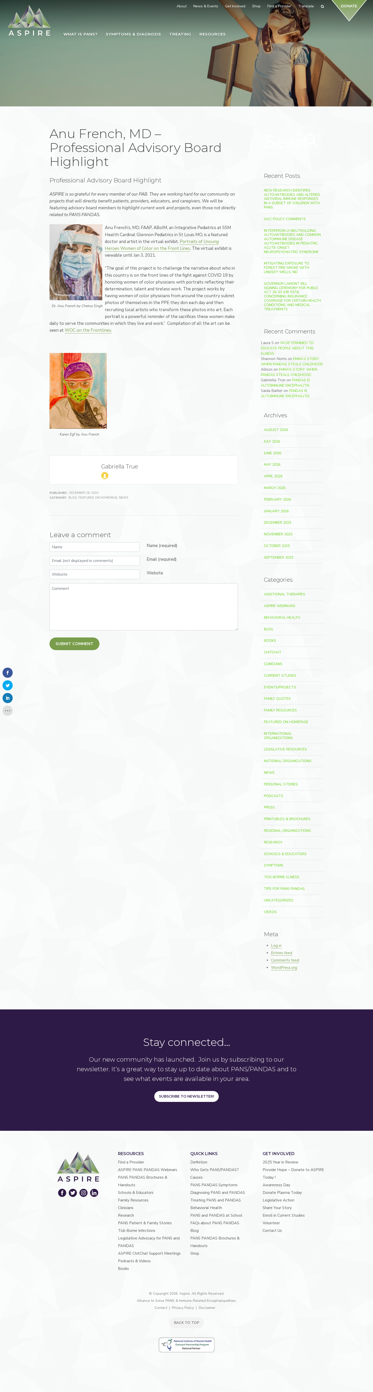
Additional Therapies (284, 594)
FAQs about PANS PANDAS (214, 1223)
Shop (194, 1253)
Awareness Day (276, 1185)
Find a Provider (131, 1162)
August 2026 (276, 429)
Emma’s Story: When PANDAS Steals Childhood (292, 361)
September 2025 (278, 557)
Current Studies (280, 675)
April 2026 (273, 476)
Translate (306, 6)
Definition (198, 1162)
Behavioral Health (282, 617)
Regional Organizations (287, 830)
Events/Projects (280, 687)
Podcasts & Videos (134, 1261)
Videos (270, 912)
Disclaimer (207, 1307)
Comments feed (285, 960)
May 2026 (272, 464)
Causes (196, 1177)
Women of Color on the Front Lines (155, 248)
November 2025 (278, 534)
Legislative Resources (285, 749)
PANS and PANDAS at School (216, 1215)
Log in (276, 945)
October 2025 (277, 545)
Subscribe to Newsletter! (186, 1096)
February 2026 (277, 499)
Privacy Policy (183, 1307)
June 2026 (272, 453)
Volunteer (271, 1223)
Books (270, 640)
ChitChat (272, 652)
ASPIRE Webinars (279, 606)
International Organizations (278, 735)
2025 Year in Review (280, 1162)
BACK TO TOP (186, 1322)
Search (311, 141)
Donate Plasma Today (282, 1192)
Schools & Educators (285, 854)
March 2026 (274, 487)
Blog (73, 498)
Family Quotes (277, 698)
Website (155, 573)
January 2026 (276, 511)
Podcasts (273, 796)
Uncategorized (278, 900)
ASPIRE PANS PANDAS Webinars (147, 1169)
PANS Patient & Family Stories (145, 1223)
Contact (161, 1307)
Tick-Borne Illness (281, 877)
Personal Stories (281, 784)
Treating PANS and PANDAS (215, 1200)
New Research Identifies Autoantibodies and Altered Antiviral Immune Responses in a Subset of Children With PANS (292, 199)
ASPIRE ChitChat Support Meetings (149, 1253)
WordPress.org (284, 967)
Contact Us (272, 1230)
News (123, 498)
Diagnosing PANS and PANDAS (217, 1192)
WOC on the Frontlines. (88, 330)
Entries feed (281, 952)
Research (273, 842)
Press (269, 807)
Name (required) (162, 546)
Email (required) (162, 559)
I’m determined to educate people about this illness (287, 348)
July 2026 (272, 441)
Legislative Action (278, 1200)
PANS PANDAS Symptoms (214, 1185)
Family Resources (280, 710)
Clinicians (273, 664)
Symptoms (273, 865)
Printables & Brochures (287, 819)
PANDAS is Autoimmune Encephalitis (285, 383)
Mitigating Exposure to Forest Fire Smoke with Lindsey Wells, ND (286, 267)
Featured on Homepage (97, 498)
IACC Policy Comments (285, 219)
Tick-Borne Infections (136, 1230)
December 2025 (277, 522)
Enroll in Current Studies (284, 1215)
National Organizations (288, 761)
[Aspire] (29, 20)
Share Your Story (277, 1207)
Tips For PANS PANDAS (284, 888)
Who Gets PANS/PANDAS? (214, 1169)
